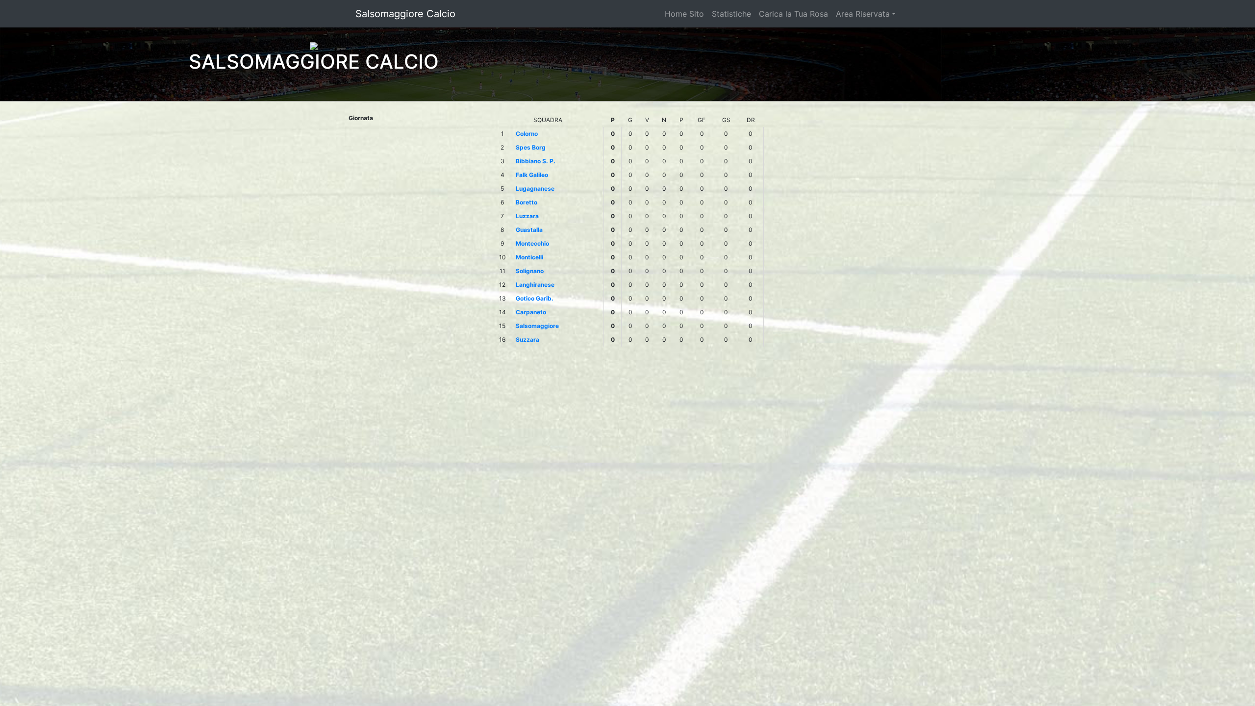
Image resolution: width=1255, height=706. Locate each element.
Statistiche (731, 14)
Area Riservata (863, 14)
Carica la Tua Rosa (793, 14)
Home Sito (684, 14)
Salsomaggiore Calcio (405, 14)
